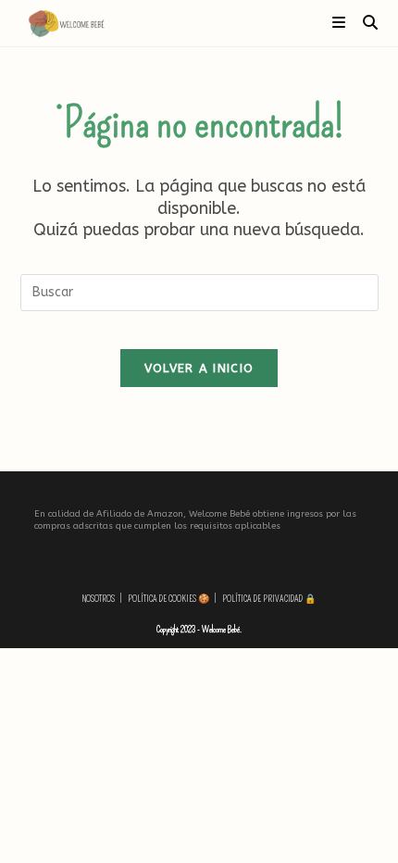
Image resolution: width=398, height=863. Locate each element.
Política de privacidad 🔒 (269, 599)
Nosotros (98, 599)
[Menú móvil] (340, 22)
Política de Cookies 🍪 (168, 599)
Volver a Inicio (199, 368)
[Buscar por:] (364, 22)
